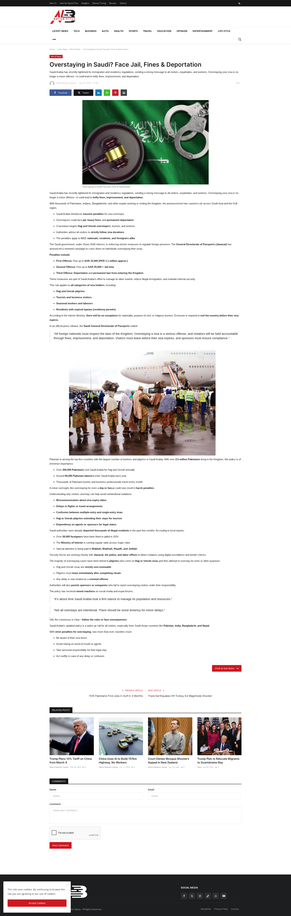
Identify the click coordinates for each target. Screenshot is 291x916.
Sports (133, 31)
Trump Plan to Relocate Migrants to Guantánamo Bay (218, 760)
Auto (105, 31)
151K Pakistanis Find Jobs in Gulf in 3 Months (116, 695)
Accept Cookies (37, 903)
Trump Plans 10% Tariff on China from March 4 (71, 760)
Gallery (123, 3)
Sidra (199, 767)
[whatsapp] (216, 896)
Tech (77, 31)
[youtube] (223, 896)
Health (118, 31)
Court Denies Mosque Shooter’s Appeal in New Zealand (168, 760)
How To (53, 3)
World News (75, 49)
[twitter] (192, 896)
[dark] (239, 3)
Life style (224, 31)
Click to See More (225, 668)
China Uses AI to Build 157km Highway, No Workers (118, 760)
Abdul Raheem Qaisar (59, 767)
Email (151, 789)
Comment (55, 804)
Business (90, 31)
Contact (235, 908)
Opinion (182, 31)
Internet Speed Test (69, 3)
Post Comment (60, 845)
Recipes (113, 3)
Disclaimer (206, 908)
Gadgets (85, 3)
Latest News (60, 31)
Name (53, 789)
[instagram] (200, 896)
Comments (59, 781)
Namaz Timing (99, 3)
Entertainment (203, 31)
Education (164, 31)
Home (52, 49)
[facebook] (184, 896)
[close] (67, 885)
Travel (147, 31)
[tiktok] (208, 896)
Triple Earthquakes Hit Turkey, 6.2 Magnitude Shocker (180, 695)
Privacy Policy (221, 908)
